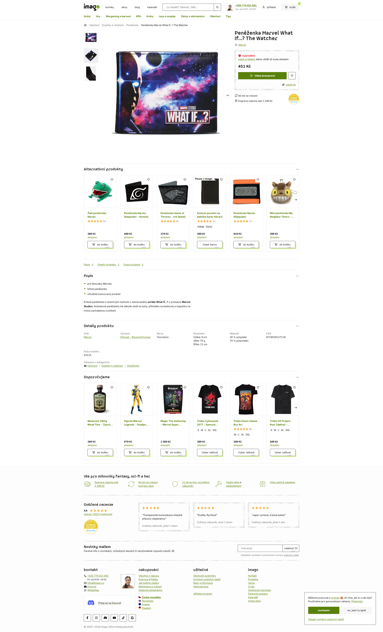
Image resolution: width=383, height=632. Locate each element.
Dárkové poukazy (258, 593)
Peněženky (132, 25)
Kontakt (252, 575)
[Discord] (105, 617)
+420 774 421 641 (246, 5)
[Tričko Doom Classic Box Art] (246, 421)
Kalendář (253, 597)
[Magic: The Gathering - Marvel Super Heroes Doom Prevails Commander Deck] (173, 421)
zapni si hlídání (246, 59)
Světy (87, 16)
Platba (154, 579)
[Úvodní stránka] (85, 25)
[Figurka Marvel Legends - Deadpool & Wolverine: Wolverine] (136, 421)
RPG (138, 16)
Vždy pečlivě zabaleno (282, 482)
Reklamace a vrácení (150, 586)
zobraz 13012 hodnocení (98, 514)
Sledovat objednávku (150, 589)
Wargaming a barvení (118, 16)
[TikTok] (123, 617)
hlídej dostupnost (265, 75)
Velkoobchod (200, 586)
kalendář (152, 7)
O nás (251, 586)
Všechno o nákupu (149, 575)
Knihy (149, 16)
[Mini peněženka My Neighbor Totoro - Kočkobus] (282, 213)
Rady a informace (203, 582)
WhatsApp (93, 589)
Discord (91, 586)
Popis (87, 264)
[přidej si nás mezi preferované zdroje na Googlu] (132, 617)
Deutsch (146, 607)
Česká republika (151, 597)
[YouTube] (114, 617)
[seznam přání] (292, 75)
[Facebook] (87, 617)
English (146, 604)
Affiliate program (202, 593)
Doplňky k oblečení (113, 25)
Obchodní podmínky (204, 575)
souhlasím (324, 610)
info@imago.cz (95, 582)
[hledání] (217, 7)
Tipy (228, 16)
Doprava (143, 579)
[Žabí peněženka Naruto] (100, 213)
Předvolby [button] (357, 601)
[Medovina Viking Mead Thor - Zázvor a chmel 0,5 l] (100, 421)
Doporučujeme (132, 264)
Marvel (242, 44)
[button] (191, 169)
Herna (251, 582)
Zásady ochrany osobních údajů (326, 619)
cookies (335, 597)
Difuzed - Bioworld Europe (135, 337)
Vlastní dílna (232, 482)
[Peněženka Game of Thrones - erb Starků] (173, 213)
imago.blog (254, 600)
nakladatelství (233, 485)
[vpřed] (227, 95)
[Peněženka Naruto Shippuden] (246, 213)
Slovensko (147, 600)
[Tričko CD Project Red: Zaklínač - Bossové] (282, 421)
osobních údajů (291, 555)
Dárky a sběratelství (193, 16)
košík (294, 6)
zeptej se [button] (291, 84)
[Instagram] (96, 617)
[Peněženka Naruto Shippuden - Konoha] (136, 213)
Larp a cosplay (167, 16)
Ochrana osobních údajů (206, 579)
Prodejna (253, 579)
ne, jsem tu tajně (356, 610)
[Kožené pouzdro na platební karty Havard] (209, 213)
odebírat (289, 548)
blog (137, 7)
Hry (98, 16)
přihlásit (271, 7)
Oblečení (215, 16)
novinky (109, 7)
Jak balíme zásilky (149, 582)
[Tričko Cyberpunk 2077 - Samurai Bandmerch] (209, 421)
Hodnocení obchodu (259, 589)
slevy (124, 7)
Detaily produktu (107, 264)
